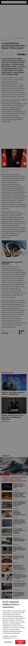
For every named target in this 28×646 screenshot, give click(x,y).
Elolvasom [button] (14, 638)
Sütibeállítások (8, 642)
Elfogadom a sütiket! (20, 642)
